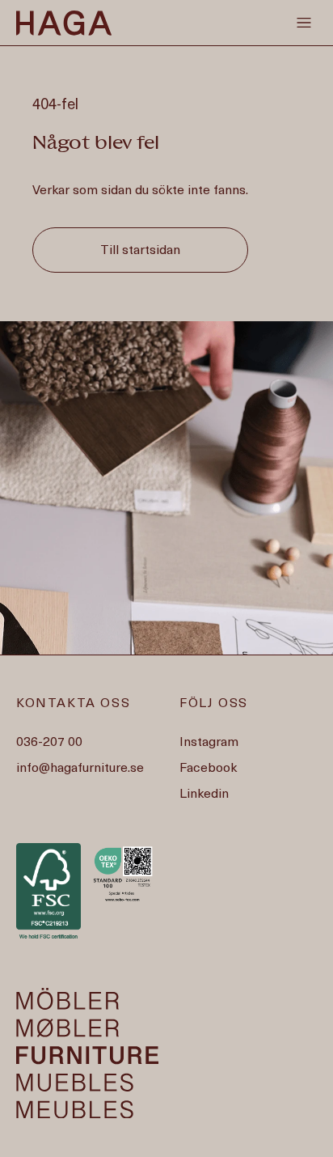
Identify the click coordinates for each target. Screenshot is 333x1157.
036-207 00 (49, 742)
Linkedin (204, 794)
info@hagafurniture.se (80, 768)
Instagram (208, 742)
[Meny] (304, 23)
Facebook (208, 768)
